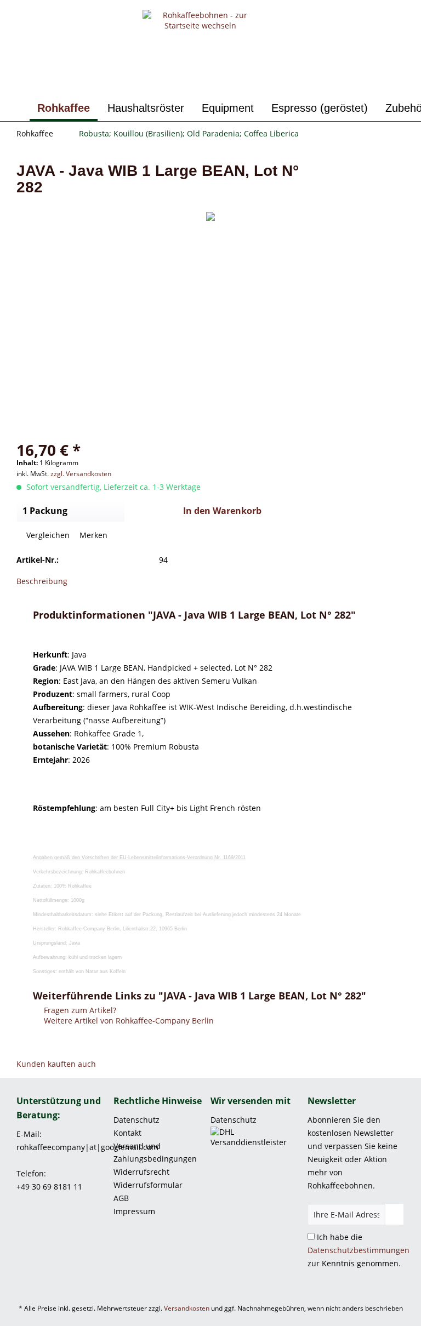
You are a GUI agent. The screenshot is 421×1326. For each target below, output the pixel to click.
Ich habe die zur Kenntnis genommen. (358, 1250)
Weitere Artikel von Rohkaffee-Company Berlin (128, 1020)
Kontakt (127, 1133)
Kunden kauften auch (56, 1064)
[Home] (17, 108)
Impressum (134, 1211)
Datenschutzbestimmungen (358, 1250)
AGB (121, 1198)
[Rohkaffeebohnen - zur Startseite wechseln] (201, 51)
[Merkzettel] (350, 26)
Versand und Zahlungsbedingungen (155, 1152)
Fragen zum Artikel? (79, 1010)
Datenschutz (136, 1119)
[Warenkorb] (403, 26)
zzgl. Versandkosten (80, 473)
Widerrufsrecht (141, 1172)
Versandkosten (186, 1308)
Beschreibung (41, 581)
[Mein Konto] (377, 26)
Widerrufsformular (148, 1185)
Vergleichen (47, 535)
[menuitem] (350, 26)
